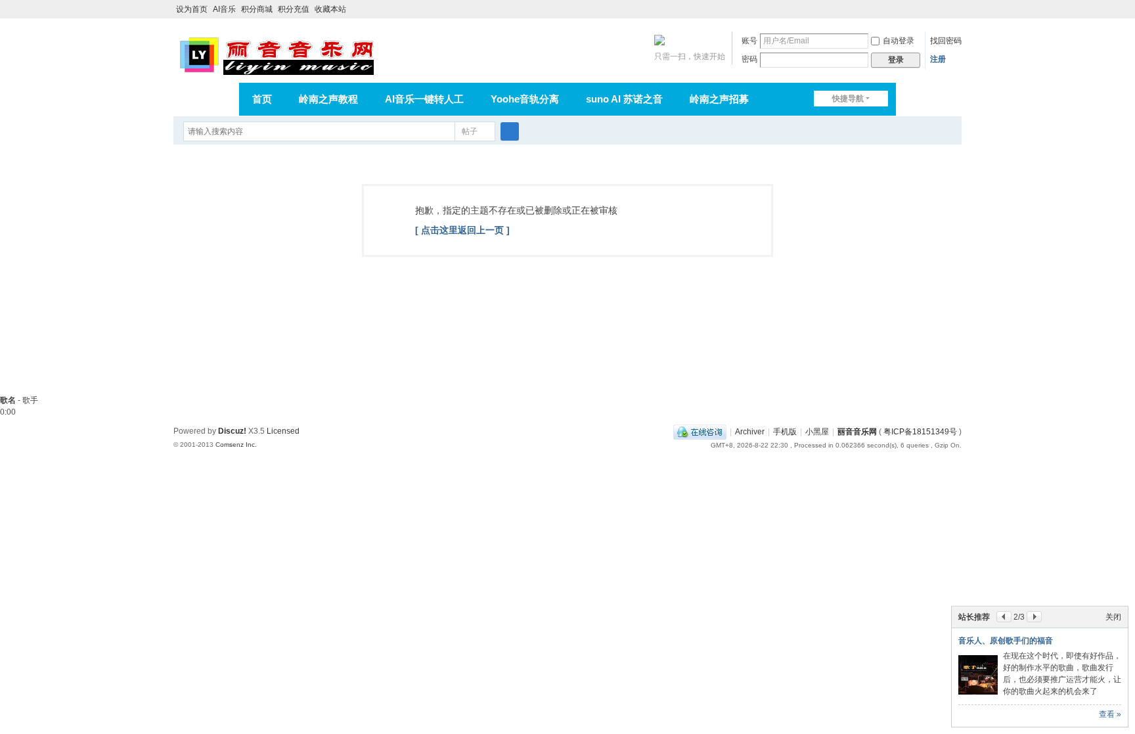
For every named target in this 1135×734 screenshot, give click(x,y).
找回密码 (946, 40)
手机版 (785, 431)
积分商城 (257, 9)
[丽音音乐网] (276, 53)
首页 (262, 98)
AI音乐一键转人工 (424, 98)
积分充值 (293, 9)
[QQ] (699, 431)
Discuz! (232, 431)
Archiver (750, 431)
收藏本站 (330, 9)
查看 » (1110, 714)
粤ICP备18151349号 (920, 431)
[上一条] (1004, 616)
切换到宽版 (956, 14)
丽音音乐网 (857, 431)
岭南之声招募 (719, 98)
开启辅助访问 (943, 9)
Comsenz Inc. (236, 444)
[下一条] (1034, 616)
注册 (938, 59)
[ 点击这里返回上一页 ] (462, 230)
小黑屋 (817, 431)
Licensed (283, 431)
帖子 (470, 131)
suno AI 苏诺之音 (624, 98)
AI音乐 (224, 9)
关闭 (1113, 617)
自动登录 (898, 40)
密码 (749, 59)
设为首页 (192, 9)
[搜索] (510, 131)
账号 (749, 40)
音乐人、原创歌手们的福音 (1005, 640)
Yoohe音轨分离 (525, 98)
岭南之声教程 (328, 98)
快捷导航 (848, 98)
